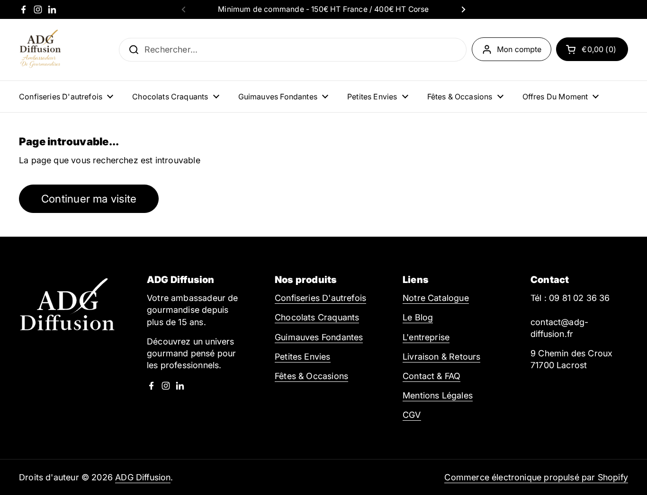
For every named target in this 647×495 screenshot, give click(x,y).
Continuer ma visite (88, 198)
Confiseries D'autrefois (320, 298)
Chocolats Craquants (317, 317)
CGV (412, 415)
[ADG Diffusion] (40, 49)
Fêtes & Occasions (311, 376)
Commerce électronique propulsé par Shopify (536, 477)
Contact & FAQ (431, 376)
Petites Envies (303, 357)
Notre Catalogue (436, 298)
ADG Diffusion (143, 477)
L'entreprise (426, 337)
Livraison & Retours (441, 357)
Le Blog (418, 317)
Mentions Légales (438, 395)
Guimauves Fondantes (319, 337)
